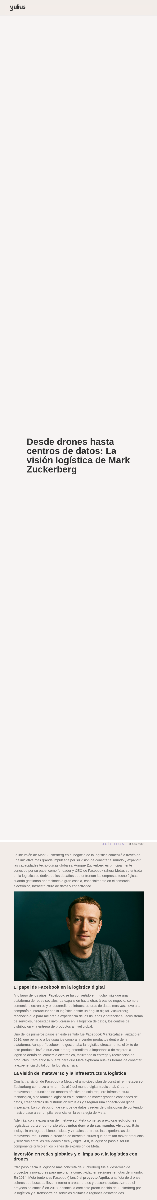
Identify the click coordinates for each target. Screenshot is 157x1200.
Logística (112, 844)
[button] (143, 7)
